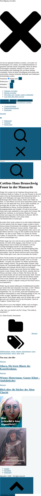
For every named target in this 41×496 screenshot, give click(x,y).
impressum (7, 472)
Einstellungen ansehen (25, 100)
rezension (7, 123)
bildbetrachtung (5, 351)
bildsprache (8, 121)
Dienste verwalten (10, 93)
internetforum (26, 351)
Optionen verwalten (10, 91)
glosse (13, 351)
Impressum (7, 110)
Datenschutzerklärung (11, 108)
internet (18, 351)
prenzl (14, 353)
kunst (33, 351)
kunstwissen (8, 124)
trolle (22, 353)
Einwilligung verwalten (7, 495)
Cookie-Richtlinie (10, 106)
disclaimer (7, 471)
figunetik (3, 114)
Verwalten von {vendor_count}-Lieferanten (18, 95)
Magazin (34, 333)
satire (18, 353)
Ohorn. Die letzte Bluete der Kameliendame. (15, 367)
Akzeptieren (4, 100)
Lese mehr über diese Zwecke (14, 97)
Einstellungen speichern (8, 102)
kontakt (6, 469)
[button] (20, 32)
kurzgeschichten (5, 353)
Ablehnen (13, 100)
